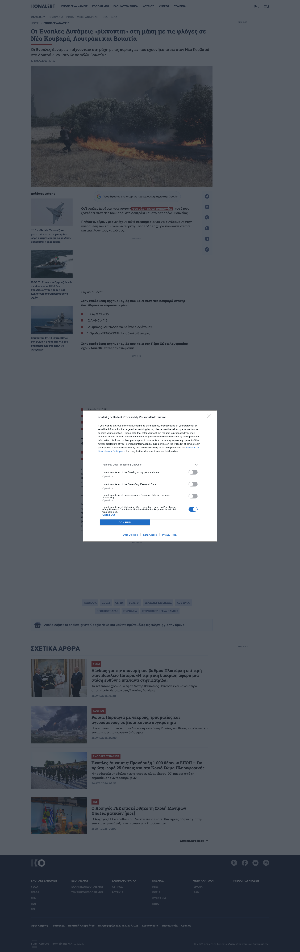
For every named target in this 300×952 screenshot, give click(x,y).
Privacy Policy (169, 534)
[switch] (193, 472)
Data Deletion (130, 534)
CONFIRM (125, 522)
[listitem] (150, 464)
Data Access (150, 534)
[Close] (210, 417)
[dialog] (150, 476)
